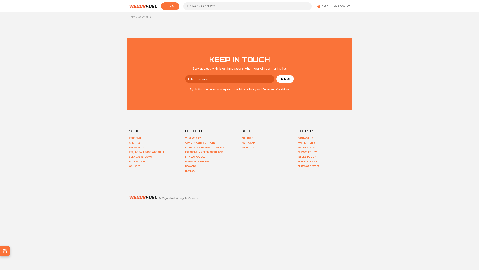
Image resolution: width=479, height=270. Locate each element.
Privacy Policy (247, 89)
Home (132, 17)
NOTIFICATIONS (307, 147)
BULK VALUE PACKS (140, 156)
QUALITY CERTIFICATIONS (200, 142)
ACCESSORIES (137, 161)
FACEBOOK (247, 147)
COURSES (134, 166)
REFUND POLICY (307, 156)
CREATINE (134, 142)
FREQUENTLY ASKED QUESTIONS (204, 152)
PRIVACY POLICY (307, 152)
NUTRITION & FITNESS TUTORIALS (205, 147)
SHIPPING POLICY (307, 161)
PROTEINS (135, 138)
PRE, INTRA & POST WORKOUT (146, 152)
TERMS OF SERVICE (308, 166)
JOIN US (285, 78)
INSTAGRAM (248, 142)
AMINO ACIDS (137, 147)
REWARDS (190, 166)
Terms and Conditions (275, 89)
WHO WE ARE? (193, 138)
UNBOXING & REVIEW (197, 161)
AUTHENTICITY (306, 142)
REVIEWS (190, 171)
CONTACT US (305, 138)
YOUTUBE (247, 138)
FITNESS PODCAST (196, 156)
